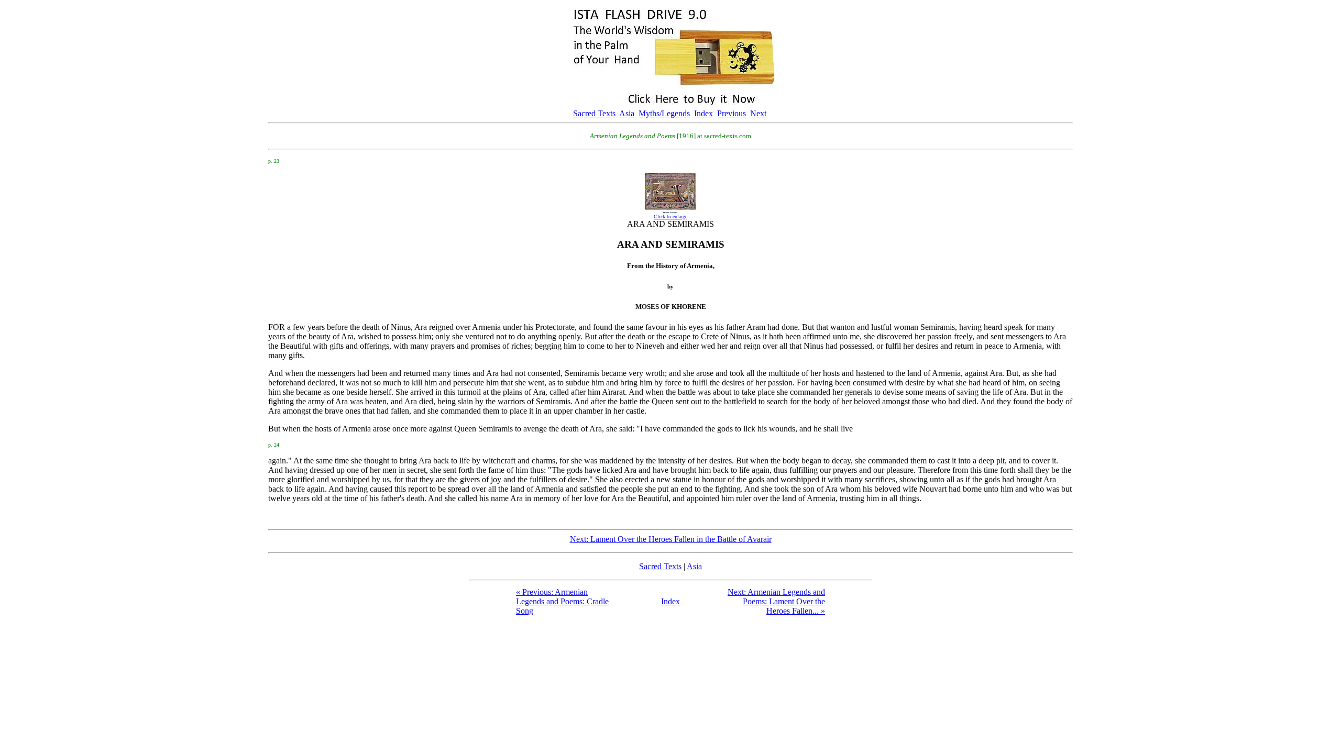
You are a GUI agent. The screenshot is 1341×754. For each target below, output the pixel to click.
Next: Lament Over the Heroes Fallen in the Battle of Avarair (671, 539)
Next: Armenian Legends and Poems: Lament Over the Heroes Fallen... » (776, 601)
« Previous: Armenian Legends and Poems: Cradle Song (562, 601)
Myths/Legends (664, 113)
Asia (626, 113)
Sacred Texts (594, 113)
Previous (731, 113)
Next (758, 113)
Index (703, 113)
